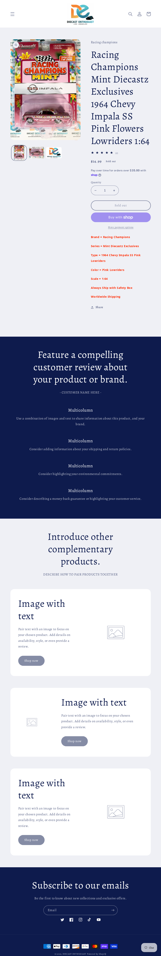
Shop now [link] (31, 661)
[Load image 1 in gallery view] (19, 153)
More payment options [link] (121, 227)
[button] (12, 13)
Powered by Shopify (96, 953)
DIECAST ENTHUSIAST (74, 953)
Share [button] (99, 307)
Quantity (96, 182)
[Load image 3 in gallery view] (53, 153)
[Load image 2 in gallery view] (36, 153)
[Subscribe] (112, 910)
